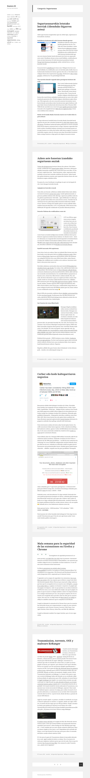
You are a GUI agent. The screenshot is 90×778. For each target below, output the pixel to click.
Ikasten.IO (11, 6)
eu (18, 19)
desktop (19, 16)
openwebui (10, 34)
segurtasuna (11, 40)
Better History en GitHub (68, 597)
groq (18, 24)
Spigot (51, 656)
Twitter (16, 42)
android (8, 14)
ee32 (10, 19)
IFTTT (19, 26)
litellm (11, 29)
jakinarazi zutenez (71, 48)
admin (50, 143)
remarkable (9, 36)
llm (17, 29)
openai (17, 32)
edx (8, 19)
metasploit (10, 31)
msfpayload (9, 32)
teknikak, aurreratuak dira (70, 293)
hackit (9, 26)
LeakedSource (50, 68)
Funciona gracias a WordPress (44, 774)
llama (14, 29)
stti (12, 42)
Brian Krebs (46, 256)
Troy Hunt (59, 74)
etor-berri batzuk (46, 295)
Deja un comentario (71, 143)
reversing (13, 36)
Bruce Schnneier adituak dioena (67, 270)
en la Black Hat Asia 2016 (53, 558)
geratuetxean (13, 22)
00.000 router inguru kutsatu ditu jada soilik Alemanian (53, 242)
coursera (12, 16)
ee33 (14, 19)
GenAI (8, 22)
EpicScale (59, 656)
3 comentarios (42, 528)
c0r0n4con (17, 14)
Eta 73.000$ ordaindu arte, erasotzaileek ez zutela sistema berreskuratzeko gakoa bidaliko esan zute (57, 330)
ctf (16, 17)
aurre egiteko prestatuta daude (68, 107)
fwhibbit (14, 21)
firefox (70, 624)
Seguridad (56, 143)
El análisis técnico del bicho (45, 721)
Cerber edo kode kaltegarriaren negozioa (56, 375)
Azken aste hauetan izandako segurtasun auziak (55, 160)
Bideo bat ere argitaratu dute (64, 109)
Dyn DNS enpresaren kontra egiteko (62, 281)
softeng (18, 40)
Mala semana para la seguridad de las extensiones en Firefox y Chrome (56, 546)
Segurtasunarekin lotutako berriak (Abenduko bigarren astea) (54, 26)
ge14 (18, 21)
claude (8, 16)
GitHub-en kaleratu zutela (65, 254)
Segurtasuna (62, 143)
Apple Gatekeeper (44, 680)
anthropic (12, 14)
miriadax (17, 31)
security (74, 624)
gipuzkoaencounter (12, 24)
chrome (66, 624)
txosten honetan (64, 419)
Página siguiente (81, 764)
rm (17, 36)
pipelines (16, 34)
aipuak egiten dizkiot (58, 168)
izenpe (8, 29)
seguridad (10, 38)
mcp (20, 29)
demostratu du (68, 85)
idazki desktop (15, 26)
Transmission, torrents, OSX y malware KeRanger (55, 642)
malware (75, 527)
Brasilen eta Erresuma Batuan (63, 244)
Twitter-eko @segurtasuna (44, 166)
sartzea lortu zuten (54, 194)
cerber (69, 527)
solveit (9, 42)
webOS (20, 42)
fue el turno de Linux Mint (50, 743)
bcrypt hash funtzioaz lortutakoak (47, 62)
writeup (8, 43)
